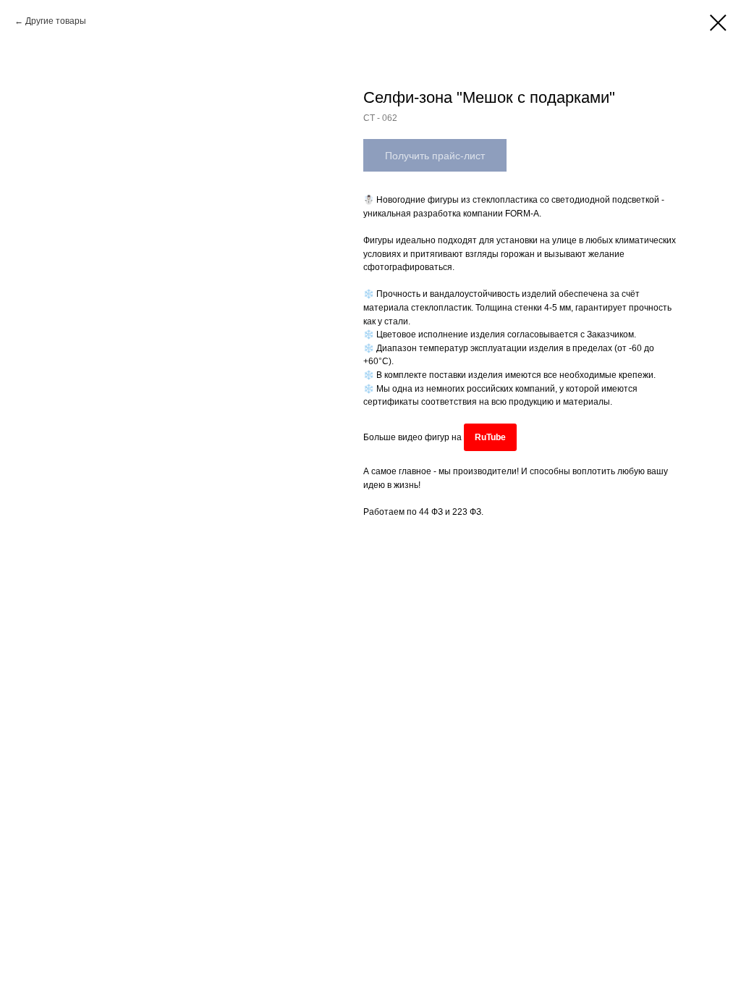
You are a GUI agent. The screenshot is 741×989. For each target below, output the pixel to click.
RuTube (490, 437)
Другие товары (55, 21)
